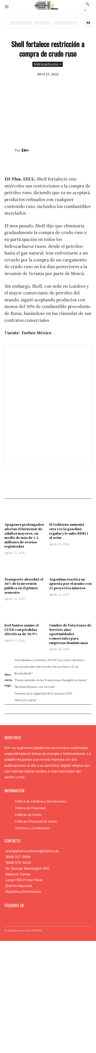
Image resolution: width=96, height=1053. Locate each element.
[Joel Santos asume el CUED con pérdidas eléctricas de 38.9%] (25, 612)
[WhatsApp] (76, 162)
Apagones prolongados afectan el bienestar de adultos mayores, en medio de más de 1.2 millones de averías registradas (24, 535)
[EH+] (9, 150)
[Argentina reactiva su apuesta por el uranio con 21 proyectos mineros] (70, 566)
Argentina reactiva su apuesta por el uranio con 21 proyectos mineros (70, 583)
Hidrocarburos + (47, 64)
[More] (87, 162)
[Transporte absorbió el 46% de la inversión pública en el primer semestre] (25, 566)
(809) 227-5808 (18, 857)
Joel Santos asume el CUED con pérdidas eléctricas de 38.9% (21, 629)
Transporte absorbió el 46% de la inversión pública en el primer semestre (23, 586)
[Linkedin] (21, 916)
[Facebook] (45, 162)
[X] (55, 162)
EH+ (25, 150)
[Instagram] (14, 916)
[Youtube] (35, 916)
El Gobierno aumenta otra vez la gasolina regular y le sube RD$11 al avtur (68, 531)
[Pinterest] (66, 162)
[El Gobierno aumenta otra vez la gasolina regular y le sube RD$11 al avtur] (70, 511)
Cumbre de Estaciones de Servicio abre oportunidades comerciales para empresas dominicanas (70, 634)
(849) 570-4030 (18, 862)
